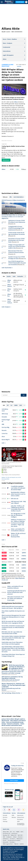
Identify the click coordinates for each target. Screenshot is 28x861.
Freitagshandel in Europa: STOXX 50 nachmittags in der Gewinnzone (16, 228)
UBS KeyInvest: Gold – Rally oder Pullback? (18, 502)
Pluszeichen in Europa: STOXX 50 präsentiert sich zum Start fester (16, 240)
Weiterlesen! (6, 160)
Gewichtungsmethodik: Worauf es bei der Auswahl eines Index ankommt (16, 592)
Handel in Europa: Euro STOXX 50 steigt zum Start (16, 257)
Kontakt (5, 815)
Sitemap (5, 821)
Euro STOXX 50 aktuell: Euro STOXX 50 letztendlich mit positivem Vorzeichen (17, 262)
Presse (5, 819)
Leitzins (22, 844)
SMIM (17, 832)
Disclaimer (20, 819)
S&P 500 (20, 835)
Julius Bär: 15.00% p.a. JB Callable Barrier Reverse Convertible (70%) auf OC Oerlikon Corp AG (18, 508)
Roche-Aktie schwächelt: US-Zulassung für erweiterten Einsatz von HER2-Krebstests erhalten (13, 627)
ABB (3, 424)
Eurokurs (12, 838)
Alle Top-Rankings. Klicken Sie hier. (11, 693)
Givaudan (4, 417)
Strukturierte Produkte (14, 840)
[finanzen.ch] (9, 1)
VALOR (3, 31)
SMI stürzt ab (14, 498)
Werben (14, 817)
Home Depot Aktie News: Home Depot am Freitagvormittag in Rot (13, 655)
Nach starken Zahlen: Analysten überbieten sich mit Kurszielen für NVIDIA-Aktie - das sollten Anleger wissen (13, 637)
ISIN (12, 31)
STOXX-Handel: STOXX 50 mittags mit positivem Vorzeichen (16, 233)
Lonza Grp (4, 433)
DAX (22, 832)
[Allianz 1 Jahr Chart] (23, 169)
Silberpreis (19, 838)
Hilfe (13, 815)
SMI (4, 837)
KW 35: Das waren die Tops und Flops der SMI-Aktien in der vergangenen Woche (13, 622)
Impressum (20, 815)
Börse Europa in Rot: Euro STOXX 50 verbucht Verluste (16, 251)
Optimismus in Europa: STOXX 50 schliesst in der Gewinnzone (16, 221)
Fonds (4, 840)
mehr (3, 443)
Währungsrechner (8, 844)
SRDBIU (24, 571)
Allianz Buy (9, 290)
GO (24, 395)
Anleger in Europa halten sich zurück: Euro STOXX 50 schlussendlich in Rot (16, 246)
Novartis (4, 430)
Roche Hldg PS (6, 439)
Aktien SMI (5, 832)
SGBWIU (23, 568)
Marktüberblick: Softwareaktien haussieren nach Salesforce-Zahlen (18, 494)
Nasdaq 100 (6, 835)
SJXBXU (24, 552)
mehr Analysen (6, 307)
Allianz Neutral (9, 285)
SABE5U (24, 565)
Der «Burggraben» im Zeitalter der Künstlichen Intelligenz (18, 515)
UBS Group (5, 414)
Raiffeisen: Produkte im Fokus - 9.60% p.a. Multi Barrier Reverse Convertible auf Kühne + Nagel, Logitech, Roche (18, 523)
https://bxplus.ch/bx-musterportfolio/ (11, 474)
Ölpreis (16, 844)
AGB (18, 821)
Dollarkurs (6, 838)
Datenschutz (20, 817)
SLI (14, 832)
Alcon (3, 436)
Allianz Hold (9, 281)
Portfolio (12, 842)
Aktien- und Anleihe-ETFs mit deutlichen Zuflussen (18, 530)
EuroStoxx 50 (6, 833)
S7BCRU (24, 556)
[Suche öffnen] (26, 2)
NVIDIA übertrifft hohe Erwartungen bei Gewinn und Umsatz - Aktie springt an (13, 607)
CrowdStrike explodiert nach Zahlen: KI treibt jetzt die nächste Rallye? (18, 488)
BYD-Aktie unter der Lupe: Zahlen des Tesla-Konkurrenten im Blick (12, 632)
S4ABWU (23, 559)
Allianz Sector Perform (9, 301)
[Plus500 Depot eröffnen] (8, 2)
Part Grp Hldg (5, 427)
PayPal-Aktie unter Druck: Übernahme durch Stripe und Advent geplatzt (12, 643)
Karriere (5, 817)
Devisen (20, 837)
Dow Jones (14, 833)
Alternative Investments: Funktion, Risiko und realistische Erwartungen (15, 598)
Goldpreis (9, 837)
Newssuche (6, 392)
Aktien (15, 837)
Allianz (16, 102)
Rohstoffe (5, 842)
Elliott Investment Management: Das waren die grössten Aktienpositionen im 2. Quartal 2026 (13, 617)
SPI (11, 832)
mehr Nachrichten (7, 267)
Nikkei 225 (13, 835)
